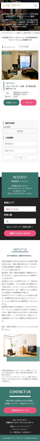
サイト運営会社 (15, 432)
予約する (28, 102)
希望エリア (9, 202)
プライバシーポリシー (20, 429)
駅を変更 (20, 131)
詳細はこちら (11, 102)
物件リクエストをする (20, 233)
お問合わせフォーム (20, 410)
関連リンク (14, 426)
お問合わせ (26, 432)
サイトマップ (25, 426)
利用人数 (8, 214)
